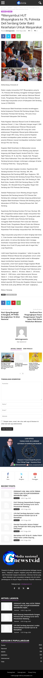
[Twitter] (8, 36)
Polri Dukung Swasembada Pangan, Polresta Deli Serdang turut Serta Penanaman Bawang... (27, 504)
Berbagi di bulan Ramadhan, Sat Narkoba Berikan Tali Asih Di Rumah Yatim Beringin (7, 365)
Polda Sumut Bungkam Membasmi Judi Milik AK (21, 364)
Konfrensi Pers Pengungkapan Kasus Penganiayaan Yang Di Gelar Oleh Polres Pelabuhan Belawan (33, 317)
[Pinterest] (13, 36)
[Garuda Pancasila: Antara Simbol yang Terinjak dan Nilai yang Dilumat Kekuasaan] (6, 527)
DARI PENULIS (27, 349)
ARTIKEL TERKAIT (16, 349)
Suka (8, 473)
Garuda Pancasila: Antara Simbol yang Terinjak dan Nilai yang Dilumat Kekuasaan (27, 526)
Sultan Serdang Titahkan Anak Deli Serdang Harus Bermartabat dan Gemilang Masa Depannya (34, 366)
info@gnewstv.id (26, 584)
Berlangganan (35, 473)
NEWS (3, 652)
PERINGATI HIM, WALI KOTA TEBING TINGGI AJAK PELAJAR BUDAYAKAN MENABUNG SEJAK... (27, 493)
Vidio (2, 661)
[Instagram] (19, 588)
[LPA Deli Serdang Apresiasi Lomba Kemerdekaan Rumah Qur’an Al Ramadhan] (6, 516)
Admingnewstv (10, 31)
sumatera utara (11, 294)
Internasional (5, 658)
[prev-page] (20, 373)
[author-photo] (21, 332)
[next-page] (23, 373)
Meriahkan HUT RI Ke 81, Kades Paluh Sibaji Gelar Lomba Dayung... (28, 536)
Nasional (16, 498)
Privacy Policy (32, 672)
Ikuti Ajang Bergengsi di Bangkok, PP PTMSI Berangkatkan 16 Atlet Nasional (10, 315)
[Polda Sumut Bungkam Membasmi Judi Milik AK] (21, 357)
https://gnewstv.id (21, 341)
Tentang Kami (11, 672)
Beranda (3, 7)
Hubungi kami (22, 672)
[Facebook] (3, 36)
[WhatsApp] (18, 36)
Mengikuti (21, 473)
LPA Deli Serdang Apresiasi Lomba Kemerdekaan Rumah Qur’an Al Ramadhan (26, 515)
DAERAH (10, 7)
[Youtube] (28, 588)
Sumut (15, 7)
